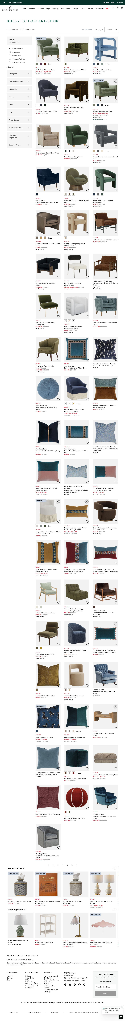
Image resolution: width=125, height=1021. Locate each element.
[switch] (22, 29)
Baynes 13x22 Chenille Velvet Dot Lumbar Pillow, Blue (76, 491)
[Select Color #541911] (45, 64)
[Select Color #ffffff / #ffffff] (37, 105)
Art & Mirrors (65, 8)
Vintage (75, 8)
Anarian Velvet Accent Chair (74, 696)
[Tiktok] (70, 984)
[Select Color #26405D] (37, 731)
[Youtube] (75, 984)
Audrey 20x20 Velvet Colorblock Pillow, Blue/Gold (104, 406)
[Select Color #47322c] (94, 607)
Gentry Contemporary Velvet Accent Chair (74, 244)
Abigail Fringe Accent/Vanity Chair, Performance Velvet (48, 533)
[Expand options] (28, 73)
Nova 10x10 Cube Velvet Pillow (75, 778)
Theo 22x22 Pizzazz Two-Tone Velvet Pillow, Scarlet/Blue (74, 570)
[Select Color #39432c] (45, 526)
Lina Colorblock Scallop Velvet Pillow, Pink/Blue (46, 489)
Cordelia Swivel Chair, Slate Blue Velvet (47, 857)
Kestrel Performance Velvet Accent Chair (48, 244)
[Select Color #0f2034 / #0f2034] (37, 194)
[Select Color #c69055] (41, 238)
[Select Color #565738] (65, 64)
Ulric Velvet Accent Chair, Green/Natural (45, 367)
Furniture (32, 8)
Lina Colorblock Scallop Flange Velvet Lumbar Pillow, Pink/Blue (104, 651)
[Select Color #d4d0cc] (69, 403)
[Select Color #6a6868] (98, 194)
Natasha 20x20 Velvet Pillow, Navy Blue (48, 452)
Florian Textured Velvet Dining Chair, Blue (75, 651)
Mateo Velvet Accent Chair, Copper (105, 240)
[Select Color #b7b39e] (65, 194)
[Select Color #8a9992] (102, 64)
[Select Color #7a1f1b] (65, 812)
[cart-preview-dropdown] (122, 8)
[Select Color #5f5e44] (73, 194)
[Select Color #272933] (69, 151)
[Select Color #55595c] (98, 151)
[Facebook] (79, 984)
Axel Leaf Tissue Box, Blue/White (19, 901)
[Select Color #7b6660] (65, 690)
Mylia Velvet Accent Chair (45, 654)
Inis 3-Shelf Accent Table (44, 942)
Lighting (55, 8)
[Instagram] (65, 984)
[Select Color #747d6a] (37, 64)
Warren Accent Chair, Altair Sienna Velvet (105, 284)
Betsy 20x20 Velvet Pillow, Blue (75, 368)
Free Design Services (108, 2)
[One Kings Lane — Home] (10, 8)
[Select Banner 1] (4, 2)
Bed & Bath (100, 8)
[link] (19, 50)
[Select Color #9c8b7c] (65, 731)
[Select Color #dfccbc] (69, 320)
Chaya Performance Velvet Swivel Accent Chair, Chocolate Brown (105, 529)
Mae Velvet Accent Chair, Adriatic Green (105, 323)
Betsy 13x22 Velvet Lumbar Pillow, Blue (76, 452)
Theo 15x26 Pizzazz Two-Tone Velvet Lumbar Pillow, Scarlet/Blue (105, 570)
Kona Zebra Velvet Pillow (44, 737)
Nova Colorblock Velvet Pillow (75, 737)
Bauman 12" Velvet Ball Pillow (74, 818)
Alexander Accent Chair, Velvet (47, 202)
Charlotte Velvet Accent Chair (46, 111)
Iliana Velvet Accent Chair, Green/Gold (45, 323)
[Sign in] (118, 8)
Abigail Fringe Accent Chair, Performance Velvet (74, 410)
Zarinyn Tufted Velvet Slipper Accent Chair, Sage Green (74, 610)
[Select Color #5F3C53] (41, 64)
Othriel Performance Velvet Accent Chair (105, 158)
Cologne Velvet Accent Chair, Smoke (46, 284)
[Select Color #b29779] (45, 238)
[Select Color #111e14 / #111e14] (45, 105)
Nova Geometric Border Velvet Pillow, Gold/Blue (47, 570)
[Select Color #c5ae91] (94, 151)
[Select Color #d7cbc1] (73, 731)
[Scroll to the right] (116, 868)
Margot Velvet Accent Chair (103, 111)
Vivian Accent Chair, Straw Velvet (47, 153)
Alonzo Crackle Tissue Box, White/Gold (72, 902)
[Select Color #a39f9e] (69, 773)
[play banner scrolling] (6, 2)
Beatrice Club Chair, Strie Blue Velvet (104, 692)
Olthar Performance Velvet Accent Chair (76, 201)
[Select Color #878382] (69, 731)
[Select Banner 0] (3, 2)
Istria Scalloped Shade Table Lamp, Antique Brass (75, 943)
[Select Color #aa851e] (41, 648)
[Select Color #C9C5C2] (73, 151)
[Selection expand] (116, 29)
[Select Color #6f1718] (73, 773)
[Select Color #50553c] (69, 812)
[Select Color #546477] (94, 64)
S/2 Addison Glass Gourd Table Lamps (101, 902)
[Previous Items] (48, 865)
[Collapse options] (28, 41)
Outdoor (41, 8)
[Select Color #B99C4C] (73, 403)
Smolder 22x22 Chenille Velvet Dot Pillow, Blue (105, 450)
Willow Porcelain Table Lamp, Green (18, 941)
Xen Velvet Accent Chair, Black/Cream (73, 284)
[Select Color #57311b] (65, 773)
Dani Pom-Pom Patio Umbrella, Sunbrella (101, 943)
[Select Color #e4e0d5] (37, 607)
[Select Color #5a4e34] (37, 648)
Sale (107, 8)
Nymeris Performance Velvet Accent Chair (103, 201)
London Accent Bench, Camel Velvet (103, 734)
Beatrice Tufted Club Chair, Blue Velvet (104, 817)
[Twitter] (84, 984)
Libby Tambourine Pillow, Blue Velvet (46, 408)
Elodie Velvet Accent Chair (45, 70)
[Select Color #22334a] (94, 194)
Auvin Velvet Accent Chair (102, 70)
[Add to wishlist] (58, 59)
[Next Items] (76, 865)
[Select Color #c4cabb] (41, 607)
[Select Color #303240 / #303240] (41, 105)
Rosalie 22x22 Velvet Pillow (45, 696)
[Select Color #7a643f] (37, 690)
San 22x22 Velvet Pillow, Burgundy (48, 814)
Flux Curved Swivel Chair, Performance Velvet (73, 327)
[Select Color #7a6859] (37, 238)
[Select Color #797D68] (94, 105)
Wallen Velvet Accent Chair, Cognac (74, 108)
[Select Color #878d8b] (65, 403)
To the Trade (119, 2)
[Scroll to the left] (113, 868)
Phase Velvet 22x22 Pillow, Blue (104, 366)
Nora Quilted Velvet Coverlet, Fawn (105, 775)
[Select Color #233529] (65, 151)
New (24, 8)
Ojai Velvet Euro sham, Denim (46, 774)
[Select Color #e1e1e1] (65, 320)
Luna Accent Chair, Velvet (73, 157)
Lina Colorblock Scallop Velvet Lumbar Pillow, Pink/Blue (103, 489)
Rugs (48, 8)
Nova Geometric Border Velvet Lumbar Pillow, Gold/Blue (75, 529)
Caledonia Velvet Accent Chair (75, 70)
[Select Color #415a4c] (102, 194)
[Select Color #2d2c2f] (98, 64)
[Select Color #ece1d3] (102, 151)
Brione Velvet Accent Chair (45, 613)
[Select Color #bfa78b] (65, 238)
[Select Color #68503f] (69, 194)
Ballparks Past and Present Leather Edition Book (47, 902)
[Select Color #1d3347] (98, 105)
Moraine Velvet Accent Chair (103, 612)
